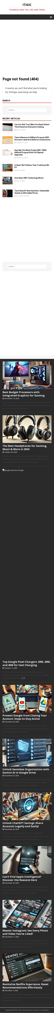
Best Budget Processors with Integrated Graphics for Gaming (24, 393)
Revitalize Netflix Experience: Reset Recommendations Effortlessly (25, 985)
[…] (23, 678)
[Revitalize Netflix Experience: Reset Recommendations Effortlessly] (27, 980)
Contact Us (37, 1010)
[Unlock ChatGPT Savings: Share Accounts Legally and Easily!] (27, 819)
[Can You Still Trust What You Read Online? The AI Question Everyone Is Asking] (8, 129)
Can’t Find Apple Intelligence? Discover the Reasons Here (22, 878)
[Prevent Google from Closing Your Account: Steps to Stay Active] (27, 711)
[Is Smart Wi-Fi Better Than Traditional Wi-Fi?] (8, 170)
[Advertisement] (27, 47)
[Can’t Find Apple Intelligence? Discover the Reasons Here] (27, 872)
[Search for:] (27, 110)
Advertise (45, 1010)
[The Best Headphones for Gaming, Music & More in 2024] (27, 441)
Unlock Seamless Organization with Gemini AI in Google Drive (26, 771)
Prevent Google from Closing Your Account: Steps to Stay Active (25, 717)
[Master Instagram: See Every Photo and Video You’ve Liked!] (27, 926)
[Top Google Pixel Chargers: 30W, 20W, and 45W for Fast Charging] (27, 657)
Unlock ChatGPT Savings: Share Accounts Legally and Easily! (23, 824)
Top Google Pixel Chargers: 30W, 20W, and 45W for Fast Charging (26, 663)
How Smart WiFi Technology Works (29, 178)
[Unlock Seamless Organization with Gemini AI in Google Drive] (27, 765)
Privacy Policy (27, 1010)
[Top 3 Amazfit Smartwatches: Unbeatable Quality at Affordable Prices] (8, 195)
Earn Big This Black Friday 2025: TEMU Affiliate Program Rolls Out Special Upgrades (30, 152)
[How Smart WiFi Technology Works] (8, 182)
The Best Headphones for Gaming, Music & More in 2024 (25, 447)
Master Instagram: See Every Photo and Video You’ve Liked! (25, 932)
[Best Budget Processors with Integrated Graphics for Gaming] (27, 388)
